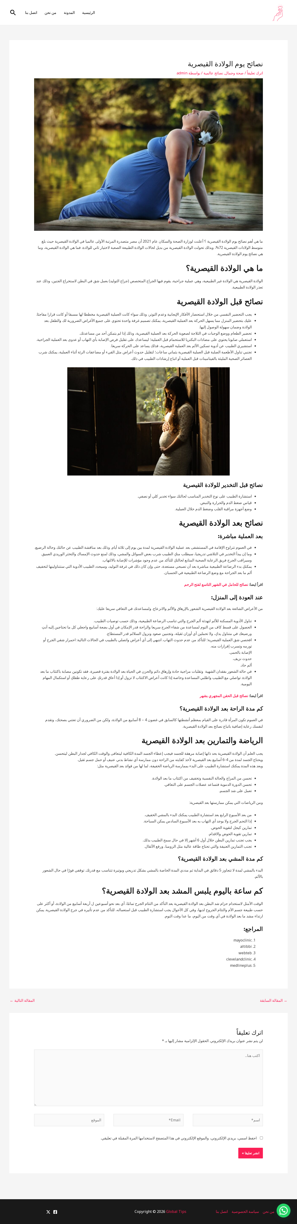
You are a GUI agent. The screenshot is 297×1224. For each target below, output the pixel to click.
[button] (13, 12)
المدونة (69, 12)
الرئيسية (88, 12)
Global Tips (176, 1211)
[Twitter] (48, 1212)
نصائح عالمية (213, 73)
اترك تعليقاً (255, 73)
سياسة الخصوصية (245, 1211)
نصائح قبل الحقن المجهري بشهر (224, 695)
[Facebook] (55, 1212)
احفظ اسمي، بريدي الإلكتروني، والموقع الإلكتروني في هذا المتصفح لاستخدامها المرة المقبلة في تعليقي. (179, 1138)
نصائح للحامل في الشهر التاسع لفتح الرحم (216, 584)
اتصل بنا (31, 12)
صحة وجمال (234, 73)
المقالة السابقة (273, 1000)
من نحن (50, 12)
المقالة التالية (22, 1000)
